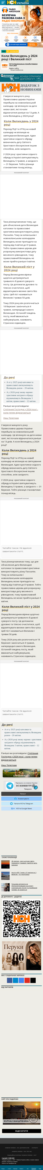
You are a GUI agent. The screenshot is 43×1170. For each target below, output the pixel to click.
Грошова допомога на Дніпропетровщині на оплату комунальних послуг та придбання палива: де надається (24, 887)
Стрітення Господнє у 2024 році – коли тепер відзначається (19, 756)
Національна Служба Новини (25, 64)
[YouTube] (27, 980)
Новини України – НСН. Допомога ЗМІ (17, 1148)
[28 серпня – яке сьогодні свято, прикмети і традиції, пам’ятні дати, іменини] (5, 864)
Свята (3, 51)
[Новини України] (18, 2)
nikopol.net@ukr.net (17, 70)
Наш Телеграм (11, 418)
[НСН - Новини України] (21, 786)
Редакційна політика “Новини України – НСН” (21, 1155)
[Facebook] (9, 980)
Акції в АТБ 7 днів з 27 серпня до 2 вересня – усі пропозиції (23, 874)
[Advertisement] (21, 197)
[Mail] (33, 980)
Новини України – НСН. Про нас (22, 1151)
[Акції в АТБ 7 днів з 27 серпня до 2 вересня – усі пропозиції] (5, 876)
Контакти (35, 1148)
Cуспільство (14, 51)
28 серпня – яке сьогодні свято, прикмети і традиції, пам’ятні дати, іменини (24, 863)
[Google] (21, 980)
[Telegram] (15, 980)
